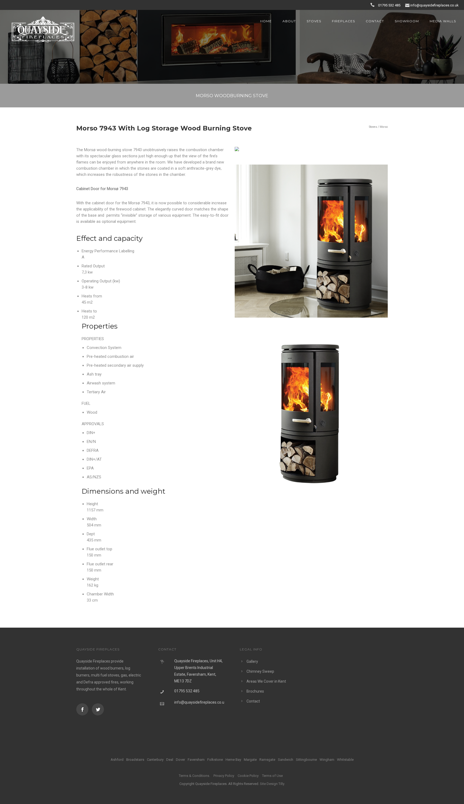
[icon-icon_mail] (407, 5)
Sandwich (285, 760)
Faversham (196, 760)
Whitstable (345, 760)
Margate (250, 760)
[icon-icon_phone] (373, 5)
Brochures (255, 691)
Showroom (407, 21)
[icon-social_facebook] (83, 709)
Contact (375, 21)
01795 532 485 (389, 5)
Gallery (252, 661)
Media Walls (443, 21)
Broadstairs (135, 760)
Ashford (117, 760)
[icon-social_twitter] (98, 709)
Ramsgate (267, 760)
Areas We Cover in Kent (266, 681)
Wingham (327, 760)
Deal (169, 760)
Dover (180, 760)
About (289, 21)
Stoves (314, 21)
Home (266, 21)
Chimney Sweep (260, 671)
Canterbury (155, 760)
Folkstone (215, 760)
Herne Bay (233, 760)
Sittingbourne (306, 760)
